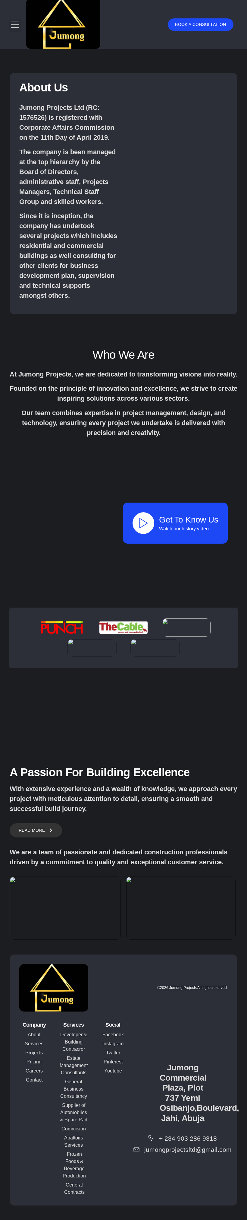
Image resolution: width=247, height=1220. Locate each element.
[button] (15, 25)
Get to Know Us (188, 519)
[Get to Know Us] (143, 523)
